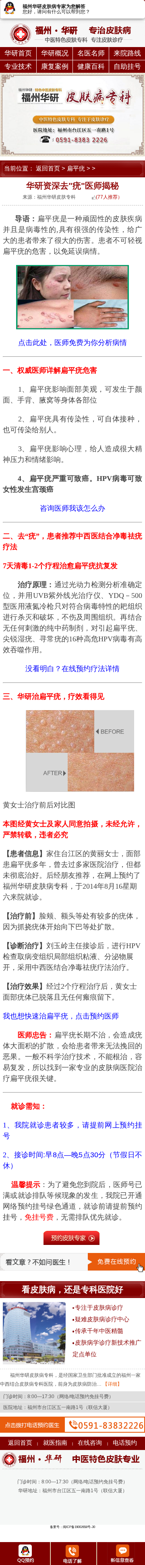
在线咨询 (90, 1443)
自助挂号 (127, 66)
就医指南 (55, 1443)
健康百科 (91, 66)
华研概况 (54, 53)
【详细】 (112, 1384)
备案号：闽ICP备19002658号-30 (72, 1527)
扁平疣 (76, 168)
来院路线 (127, 53)
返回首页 (48, 168)
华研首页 (18, 53)
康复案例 (54, 66)
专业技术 (18, 66)
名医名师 (91, 53)
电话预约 (125, 1443)
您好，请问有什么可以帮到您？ (56, 11)
